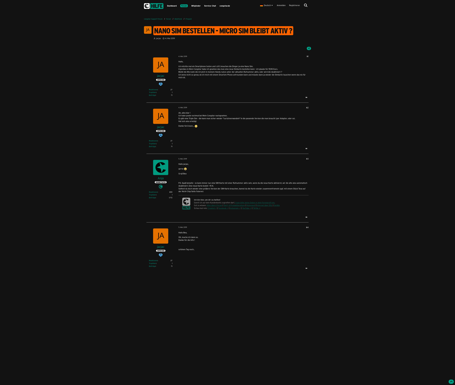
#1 (308, 56)
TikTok (255, 208)
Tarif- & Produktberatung (234, 205)
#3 (307, 159)
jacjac (158, 38)
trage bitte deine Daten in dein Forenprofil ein (255, 202)
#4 (307, 227)
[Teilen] (309, 48)
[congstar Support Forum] (153, 5)
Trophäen (152, 92)
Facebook (222, 208)
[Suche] (306, 5)
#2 (307, 107)
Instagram (234, 208)
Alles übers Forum (214, 205)
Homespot (251, 205)
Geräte (277, 205)
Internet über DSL (264, 205)
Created (211, 208)
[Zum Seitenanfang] (451, 382)
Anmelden (281, 5)
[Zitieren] (306, 97)
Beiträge (152, 95)
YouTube (245, 208)
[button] (266, 5)
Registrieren (294, 5)
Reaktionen (153, 89)
